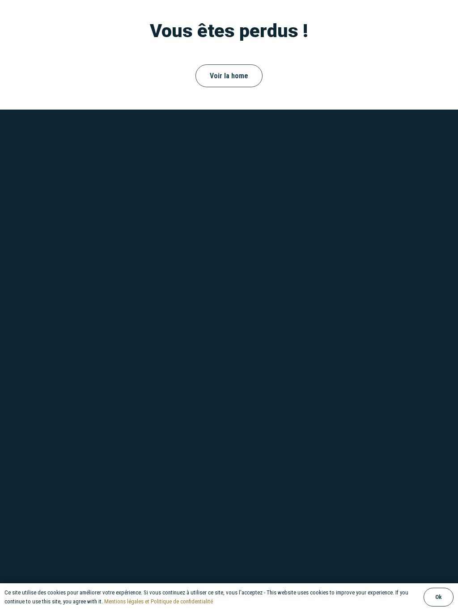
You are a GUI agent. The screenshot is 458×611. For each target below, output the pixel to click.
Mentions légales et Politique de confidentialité (158, 601)
